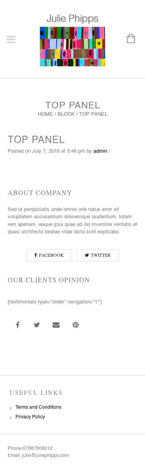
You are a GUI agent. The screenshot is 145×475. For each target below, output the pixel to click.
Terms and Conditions (38, 407)
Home (45, 114)
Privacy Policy (30, 417)
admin (100, 151)
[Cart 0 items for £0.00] (127, 39)
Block (66, 114)
